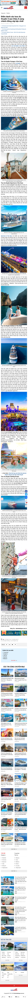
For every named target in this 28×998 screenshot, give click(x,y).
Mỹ (16, 972)
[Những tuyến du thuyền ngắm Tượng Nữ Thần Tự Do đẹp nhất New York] (21, 672)
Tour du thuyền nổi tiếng (5, 640)
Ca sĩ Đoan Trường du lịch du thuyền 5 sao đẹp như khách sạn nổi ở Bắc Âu (7, 844)
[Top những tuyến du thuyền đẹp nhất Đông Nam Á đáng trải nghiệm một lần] (7, 687)
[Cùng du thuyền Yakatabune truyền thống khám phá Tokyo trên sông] (7, 792)
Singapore (5, 653)
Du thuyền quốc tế (15, 639)
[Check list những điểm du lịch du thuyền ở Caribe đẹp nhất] (7, 747)
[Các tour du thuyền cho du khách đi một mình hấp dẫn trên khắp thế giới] (7, 732)
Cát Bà (3, 953)
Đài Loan (22, 953)
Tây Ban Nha (10, 974)
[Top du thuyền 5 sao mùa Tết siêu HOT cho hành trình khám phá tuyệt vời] (7, 702)
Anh (8, 975)
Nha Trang (4, 955)
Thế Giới (8, 13)
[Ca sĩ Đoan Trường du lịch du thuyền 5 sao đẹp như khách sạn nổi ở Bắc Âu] (7, 837)
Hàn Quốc (4, 859)
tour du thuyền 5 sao (14, 640)
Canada (22, 972)
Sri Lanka (17, 865)
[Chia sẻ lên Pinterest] (15, 644)
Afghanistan (4, 867)
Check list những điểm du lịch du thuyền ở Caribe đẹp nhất (7, 755)
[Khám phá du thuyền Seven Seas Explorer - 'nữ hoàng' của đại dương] (21, 762)
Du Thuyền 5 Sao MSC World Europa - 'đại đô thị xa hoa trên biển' (21, 829)
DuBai (16, 952)
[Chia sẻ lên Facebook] (26, 491)
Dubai (17, 859)
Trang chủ (3, 13)
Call (4, 996)
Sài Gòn (8, 955)
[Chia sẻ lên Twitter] (26, 494)
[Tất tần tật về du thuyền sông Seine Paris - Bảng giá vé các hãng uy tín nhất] (7, 672)
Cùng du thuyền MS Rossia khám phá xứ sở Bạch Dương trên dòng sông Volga (21, 755)
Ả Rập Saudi (18, 867)
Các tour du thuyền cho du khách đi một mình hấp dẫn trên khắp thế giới (6, 740)
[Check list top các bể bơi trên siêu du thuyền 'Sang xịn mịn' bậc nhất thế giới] (21, 717)
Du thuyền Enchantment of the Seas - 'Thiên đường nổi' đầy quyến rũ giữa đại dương (21, 799)
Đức (3, 977)
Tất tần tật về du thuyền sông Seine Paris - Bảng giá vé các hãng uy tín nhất (7, 680)
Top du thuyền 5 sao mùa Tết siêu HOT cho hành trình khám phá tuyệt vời (7, 710)
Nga (8, 972)
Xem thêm (7, 960)
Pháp (3, 975)
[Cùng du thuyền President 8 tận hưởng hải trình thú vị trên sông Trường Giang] (7, 822)
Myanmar (4, 861)
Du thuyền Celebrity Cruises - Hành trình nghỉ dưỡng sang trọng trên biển (21, 695)
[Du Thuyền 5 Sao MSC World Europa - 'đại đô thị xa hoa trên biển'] (21, 822)
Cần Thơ (9, 957)
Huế (8, 953)
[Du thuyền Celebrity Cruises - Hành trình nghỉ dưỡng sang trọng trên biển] (21, 687)
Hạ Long (9, 952)
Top (25, 996)
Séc (3, 972)
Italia (3, 863)
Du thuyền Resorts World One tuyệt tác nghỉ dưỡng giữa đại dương (20, 844)
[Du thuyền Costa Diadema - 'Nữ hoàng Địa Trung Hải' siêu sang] (7, 807)
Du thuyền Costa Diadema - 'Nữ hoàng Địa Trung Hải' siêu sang (7, 814)
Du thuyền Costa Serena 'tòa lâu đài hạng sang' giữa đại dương (21, 710)
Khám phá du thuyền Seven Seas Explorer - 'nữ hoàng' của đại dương (20, 769)
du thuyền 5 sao (8, 639)
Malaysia (5, 658)
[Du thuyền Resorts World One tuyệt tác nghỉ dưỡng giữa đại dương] (21, 837)
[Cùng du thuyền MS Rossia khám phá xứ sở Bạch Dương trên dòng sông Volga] (21, 747)
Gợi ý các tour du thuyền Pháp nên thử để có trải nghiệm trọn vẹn (20, 740)
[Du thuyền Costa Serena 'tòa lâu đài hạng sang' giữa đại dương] (21, 702)
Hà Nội (3, 952)
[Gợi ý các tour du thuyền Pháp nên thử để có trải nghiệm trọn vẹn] (21, 732)
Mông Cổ (4, 865)
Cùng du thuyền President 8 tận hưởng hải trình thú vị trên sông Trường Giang (7, 829)
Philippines (23, 955)
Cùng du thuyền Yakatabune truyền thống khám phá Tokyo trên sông (7, 799)
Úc (7, 977)
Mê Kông (4, 957)
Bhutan (17, 863)
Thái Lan (5, 655)
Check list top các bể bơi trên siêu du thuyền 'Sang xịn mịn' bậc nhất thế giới (21, 725)
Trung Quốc (5, 652)
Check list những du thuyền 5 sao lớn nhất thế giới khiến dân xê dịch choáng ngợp (21, 814)
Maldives (17, 861)
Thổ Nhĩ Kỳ (4, 974)
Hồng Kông (17, 955)
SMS (11, 996)
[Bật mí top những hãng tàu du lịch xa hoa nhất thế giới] (7, 762)
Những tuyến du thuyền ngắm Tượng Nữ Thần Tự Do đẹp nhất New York (21, 680)
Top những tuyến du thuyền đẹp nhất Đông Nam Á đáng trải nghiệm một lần (7, 695)
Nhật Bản (5, 657)
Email (18, 996)
